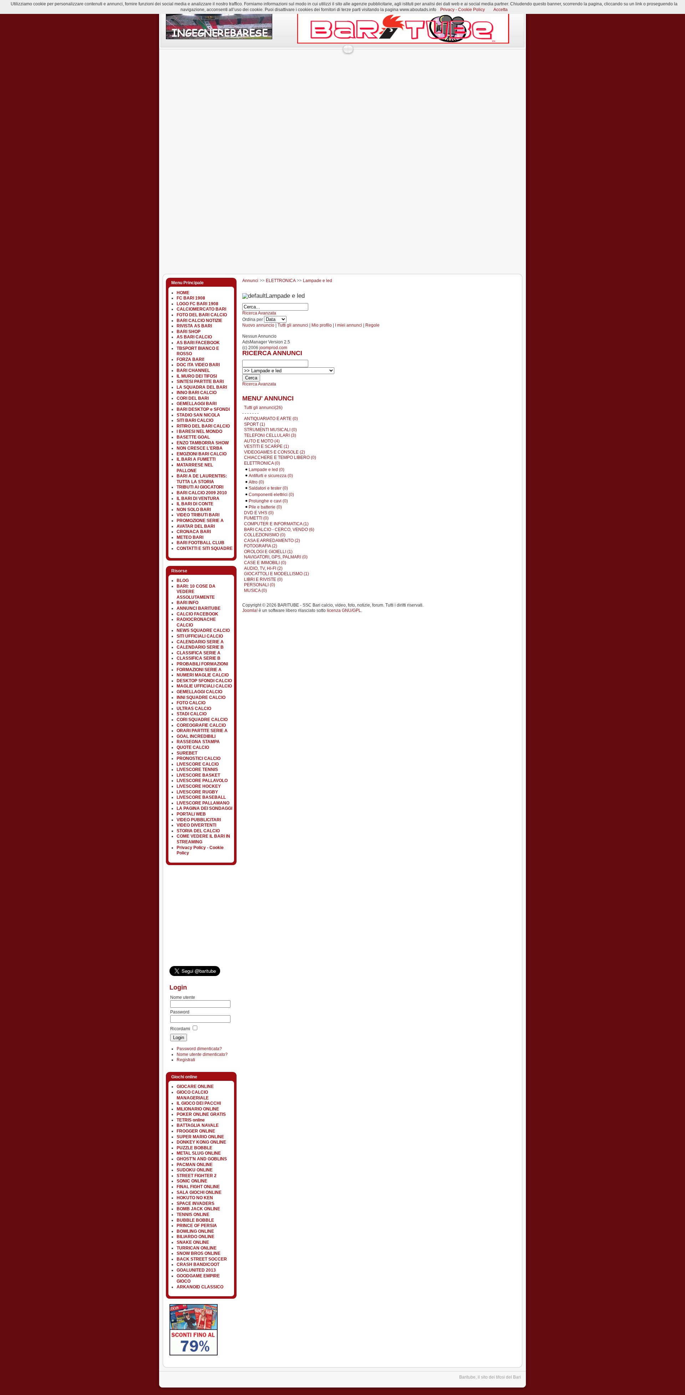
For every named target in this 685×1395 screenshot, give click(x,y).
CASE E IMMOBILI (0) (265, 562)
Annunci (250, 280)
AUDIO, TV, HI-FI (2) (263, 568)
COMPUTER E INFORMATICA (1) (276, 523)
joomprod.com (273, 347)
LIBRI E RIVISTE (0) (263, 579)
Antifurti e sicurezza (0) (271, 475)
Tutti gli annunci (293, 325)
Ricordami (180, 1028)
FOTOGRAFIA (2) (260, 545)
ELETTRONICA (280, 280)
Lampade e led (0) (266, 469)
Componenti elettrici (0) (271, 494)
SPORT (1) (254, 424)
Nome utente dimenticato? (202, 1054)
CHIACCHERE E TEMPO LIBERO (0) (280, 457)
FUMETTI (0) (256, 518)
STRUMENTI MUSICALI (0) (270, 429)
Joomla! (250, 610)
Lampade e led (317, 280)
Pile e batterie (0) (265, 507)
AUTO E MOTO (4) (262, 441)
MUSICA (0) (255, 590)
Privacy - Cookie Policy (462, 9)
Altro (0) (256, 482)
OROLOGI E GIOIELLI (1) (268, 551)
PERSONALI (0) (259, 584)
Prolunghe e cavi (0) (268, 501)
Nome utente (182, 997)
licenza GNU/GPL (344, 610)
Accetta (500, 9)
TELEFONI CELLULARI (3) (270, 435)
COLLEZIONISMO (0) (264, 534)
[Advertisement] (288, 69)
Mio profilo (321, 325)
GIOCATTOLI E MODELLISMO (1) (276, 573)
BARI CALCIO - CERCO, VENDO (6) (279, 529)
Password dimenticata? (199, 1048)
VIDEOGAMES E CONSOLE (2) (274, 452)
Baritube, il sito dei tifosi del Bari (490, 1377)
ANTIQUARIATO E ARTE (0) (271, 418)
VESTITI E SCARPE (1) (266, 446)
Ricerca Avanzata (259, 313)
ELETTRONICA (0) (262, 463)
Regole (372, 325)
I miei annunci (348, 325)
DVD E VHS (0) (259, 512)
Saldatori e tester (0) (268, 488)
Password (179, 1012)
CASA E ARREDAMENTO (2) (272, 540)
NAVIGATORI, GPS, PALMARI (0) (276, 557)
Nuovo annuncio (258, 325)
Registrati (186, 1059)
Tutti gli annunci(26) (263, 407)
